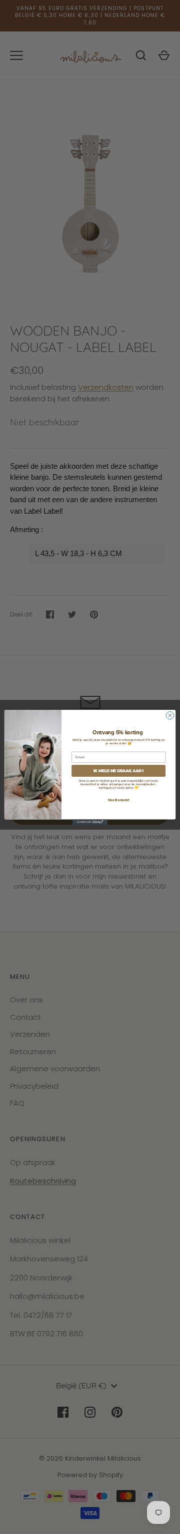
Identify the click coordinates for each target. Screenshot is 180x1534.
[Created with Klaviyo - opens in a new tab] (90, 822)
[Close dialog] (170, 715)
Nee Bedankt (119, 799)
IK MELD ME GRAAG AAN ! (119, 770)
